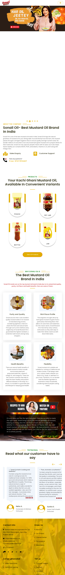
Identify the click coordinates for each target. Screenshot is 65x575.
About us (39, 530)
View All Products (32, 255)
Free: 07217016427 (18, 161)
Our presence (40, 541)
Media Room (40, 545)
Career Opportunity (10, 563)
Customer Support (42, 563)
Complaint (39, 571)
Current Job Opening (11, 567)
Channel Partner (41, 537)
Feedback (39, 567)
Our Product (40, 533)
